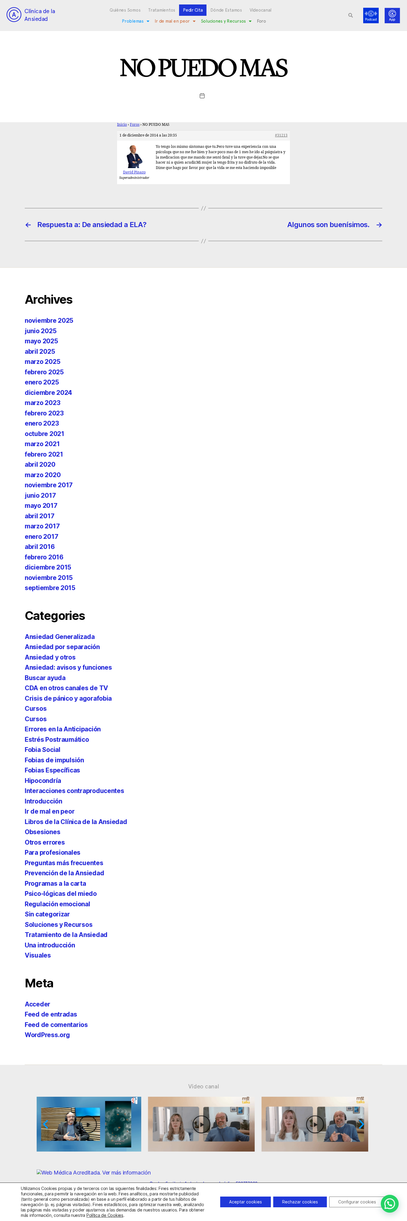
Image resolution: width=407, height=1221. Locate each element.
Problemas (133, 21)
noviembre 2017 (49, 485)
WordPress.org (47, 1035)
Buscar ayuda (45, 678)
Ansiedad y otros (50, 657)
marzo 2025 (42, 361)
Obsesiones (42, 832)
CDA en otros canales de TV (66, 688)
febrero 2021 (44, 454)
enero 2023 (42, 423)
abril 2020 (40, 464)
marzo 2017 (42, 526)
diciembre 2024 (48, 392)
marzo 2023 (42, 403)
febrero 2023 (44, 413)
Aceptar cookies (245, 1201)
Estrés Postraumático (57, 739)
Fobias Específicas (52, 770)
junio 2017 (40, 495)
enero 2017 (41, 536)
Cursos (35, 708)
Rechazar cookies (300, 1201)
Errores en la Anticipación (63, 729)
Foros (134, 124)
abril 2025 (40, 351)
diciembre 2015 (48, 567)
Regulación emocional (57, 904)
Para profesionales (52, 852)
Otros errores (45, 842)
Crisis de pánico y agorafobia (68, 698)
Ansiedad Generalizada (59, 636)
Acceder (37, 1004)
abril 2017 (39, 516)
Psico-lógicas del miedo (61, 893)
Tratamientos (161, 10)
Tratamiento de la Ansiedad (66, 934)
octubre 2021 (44, 433)
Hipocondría (43, 780)
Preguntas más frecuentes (64, 863)
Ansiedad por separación (62, 647)
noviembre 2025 (49, 320)
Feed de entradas (51, 1014)
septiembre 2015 (50, 588)
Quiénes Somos (125, 10)
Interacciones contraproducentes (74, 791)
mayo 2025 (41, 341)
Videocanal (260, 10)
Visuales (38, 955)
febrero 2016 (44, 557)
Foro (261, 21)
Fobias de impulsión (54, 760)
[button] (351, 15)
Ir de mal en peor (172, 21)
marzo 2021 (42, 444)
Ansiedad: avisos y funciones (68, 667)
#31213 (281, 135)
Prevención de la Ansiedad (64, 873)
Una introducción (50, 945)
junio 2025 (40, 331)
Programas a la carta (55, 883)
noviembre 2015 (49, 577)
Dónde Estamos (226, 10)
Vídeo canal (203, 1086)
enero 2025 (42, 382)
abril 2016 (40, 546)
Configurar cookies (357, 1201)
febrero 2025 (44, 372)
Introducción (43, 801)
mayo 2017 (41, 505)
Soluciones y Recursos (223, 21)
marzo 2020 (42, 475)
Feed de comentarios (56, 1024)
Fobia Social (42, 749)
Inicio (122, 124)
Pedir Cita (193, 10)
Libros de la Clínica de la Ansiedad (76, 822)
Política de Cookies (104, 1215)
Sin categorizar (47, 914)
